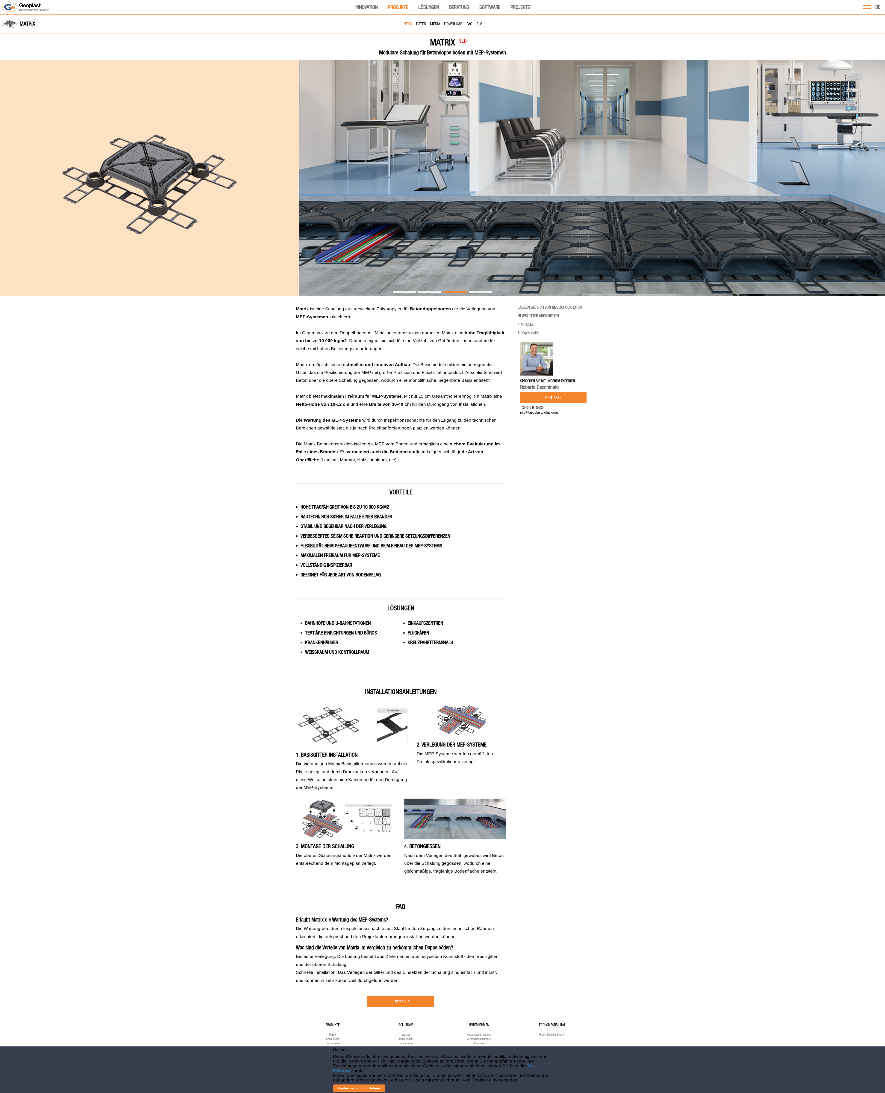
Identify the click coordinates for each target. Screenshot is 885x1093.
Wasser (333, 1034)
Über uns (479, 1043)
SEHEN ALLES (401, 1001)
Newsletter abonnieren (538, 315)
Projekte (520, 7)
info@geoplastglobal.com (539, 412)
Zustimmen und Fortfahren (359, 1088)
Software (489, 7)
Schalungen (332, 1039)
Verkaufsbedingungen (479, 1039)
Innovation (366, 7)
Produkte (398, 7)
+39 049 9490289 (531, 407)
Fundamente (333, 1043)
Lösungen (428, 7)
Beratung (459, 7)
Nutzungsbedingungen (479, 1034)
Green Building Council (552, 1034)
